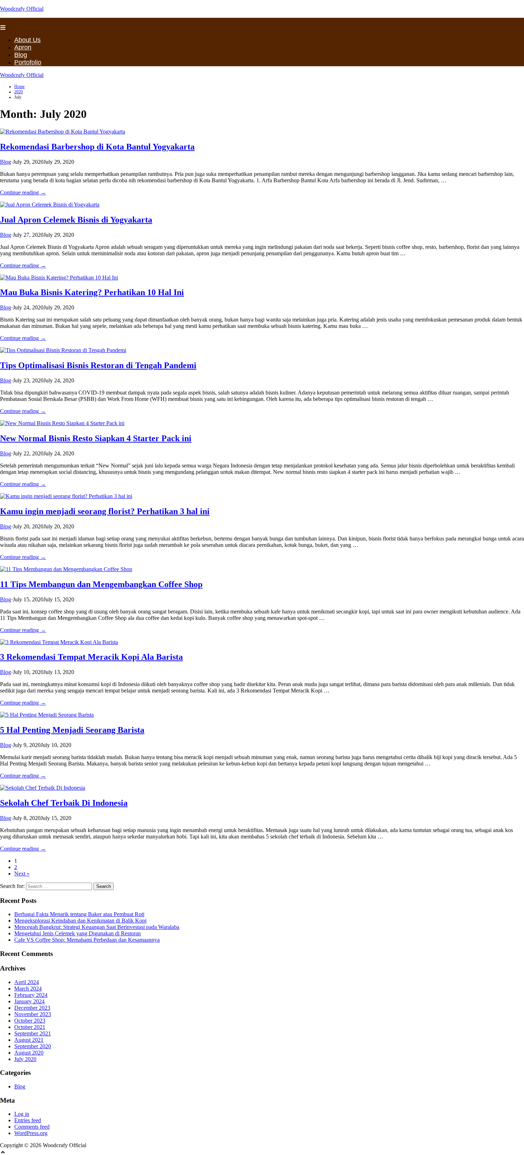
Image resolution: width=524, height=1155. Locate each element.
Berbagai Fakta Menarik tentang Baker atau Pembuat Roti (79, 914)
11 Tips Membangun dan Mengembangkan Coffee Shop (101, 584)
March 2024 (28, 989)
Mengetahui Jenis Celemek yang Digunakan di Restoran (77, 933)
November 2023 (32, 1014)
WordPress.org (30, 1133)
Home (19, 86)
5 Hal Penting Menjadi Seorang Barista (72, 730)
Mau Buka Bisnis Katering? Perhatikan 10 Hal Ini (92, 292)
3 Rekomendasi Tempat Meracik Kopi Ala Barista (91, 657)
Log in (21, 1114)
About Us (27, 39)
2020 (18, 91)
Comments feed (32, 1127)
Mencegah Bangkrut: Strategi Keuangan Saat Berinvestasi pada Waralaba (96, 927)
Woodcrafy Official (21, 9)
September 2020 (32, 1046)
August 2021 (28, 1040)
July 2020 (25, 1059)
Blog (20, 54)
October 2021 (29, 1027)
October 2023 (29, 1021)
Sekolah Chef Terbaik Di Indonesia (64, 803)
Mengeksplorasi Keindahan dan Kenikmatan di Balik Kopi (80, 921)
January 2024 (29, 1001)
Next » (22, 874)
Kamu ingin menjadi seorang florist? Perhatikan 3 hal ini (105, 511)
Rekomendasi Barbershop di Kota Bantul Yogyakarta (97, 146)
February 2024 (30, 995)
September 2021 (32, 1033)
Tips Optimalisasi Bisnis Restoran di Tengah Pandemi (98, 365)
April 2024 (26, 982)
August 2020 (28, 1053)
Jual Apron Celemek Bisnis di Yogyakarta (76, 219)
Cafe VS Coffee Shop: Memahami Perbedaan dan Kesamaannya (87, 940)
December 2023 (32, 1008)
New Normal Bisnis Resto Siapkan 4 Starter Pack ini (95, 438)
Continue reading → (23, 192)
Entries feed (27, 1120)
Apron (22, 47)
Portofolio (27, 62)
